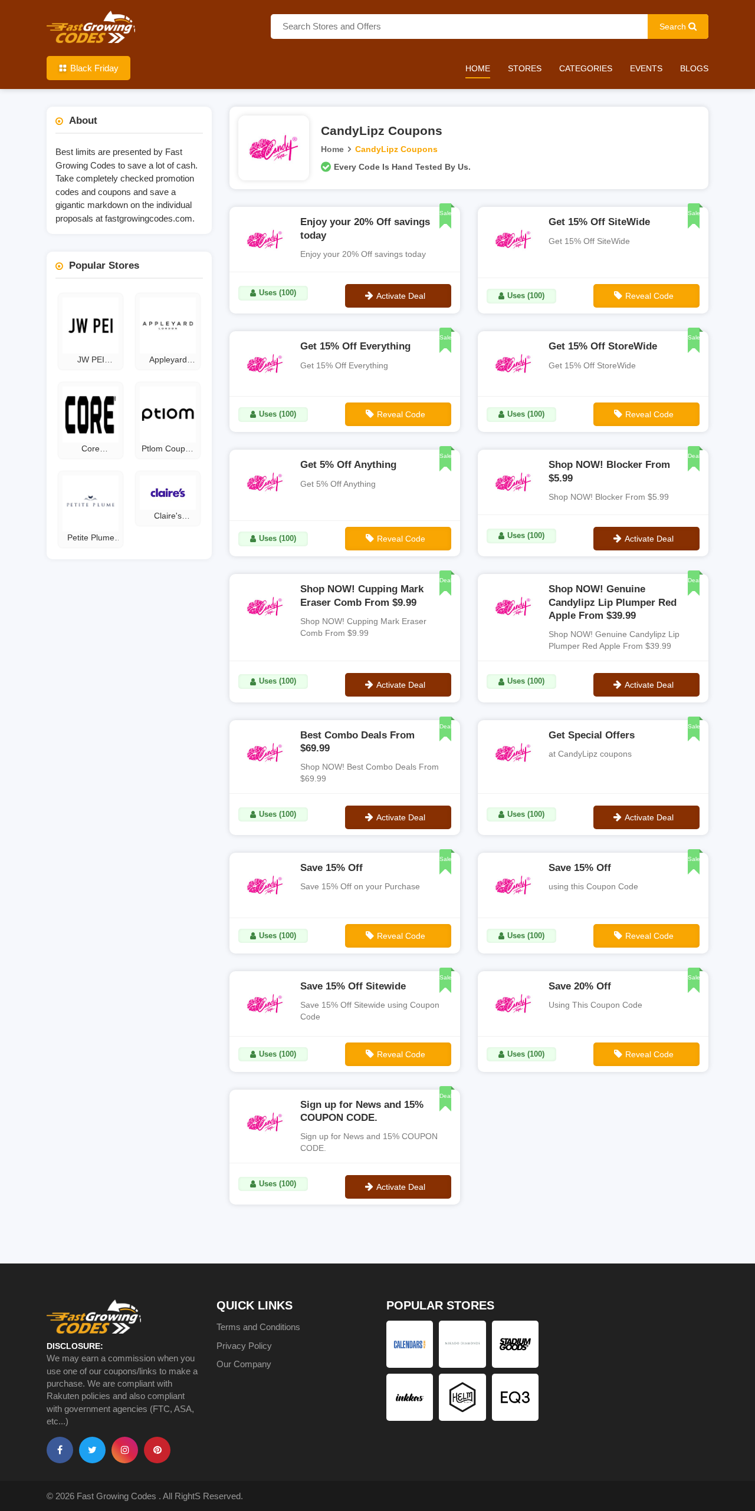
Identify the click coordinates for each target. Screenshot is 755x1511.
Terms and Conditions (258, 1327)
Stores (524, 68)
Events (646, 68)
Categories (585, 68)
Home (477, 68)
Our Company (243, 1364)
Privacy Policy (244, 1346)
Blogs (694, 68)
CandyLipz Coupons (396, 149)
